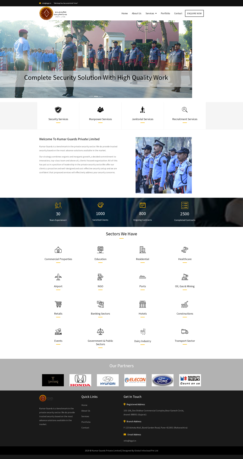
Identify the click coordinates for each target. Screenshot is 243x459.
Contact (178, 13)
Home (125, 13)
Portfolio (165, 13)
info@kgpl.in (46, 3)
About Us (136, 13)
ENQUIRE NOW (194, 13)
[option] (53, 401)
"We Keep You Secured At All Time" (66, 3)
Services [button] (150, 13)
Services (85, 436)
